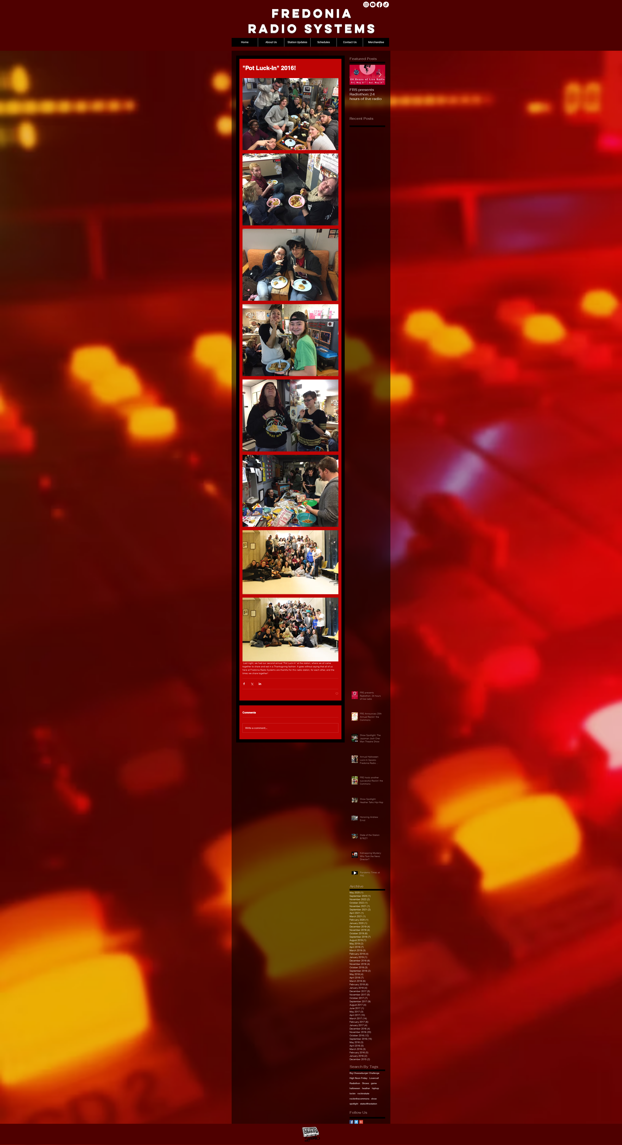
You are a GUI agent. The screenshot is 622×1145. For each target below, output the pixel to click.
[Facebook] (379, 4)
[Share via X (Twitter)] (251, 683)
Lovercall (374, 1078)
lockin (353, 1093)
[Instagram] (366, 4)
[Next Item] (380, 74)
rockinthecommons (359, 1098)
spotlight (354, 1103)
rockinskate (363, 1093)
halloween (355, 1088)
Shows (365, 1083)
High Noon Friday (358, 1078)
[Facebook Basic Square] (351, 1122)
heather (366, 1088)
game (374, 1083)
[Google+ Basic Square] (361, 1122)
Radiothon (355, 1083)
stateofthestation (368, 1103)
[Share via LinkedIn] (259, 683)
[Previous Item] (354, 74)
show (374, 1098)
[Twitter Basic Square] (356, 1122)
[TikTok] (386, 4)
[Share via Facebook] (244, 683)
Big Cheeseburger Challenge (364, 1073)
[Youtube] (373, 4)
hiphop (375, 1088)
